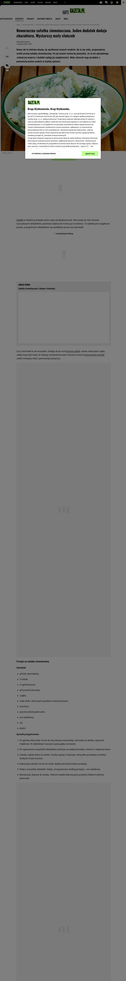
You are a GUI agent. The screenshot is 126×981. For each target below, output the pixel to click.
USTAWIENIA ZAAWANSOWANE (44, 154)
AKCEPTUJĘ (90, 154)
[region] (63, 128)
